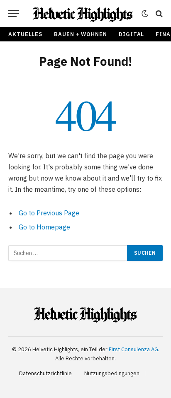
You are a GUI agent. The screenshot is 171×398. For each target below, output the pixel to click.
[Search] (158, 13)
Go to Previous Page (49, 213)
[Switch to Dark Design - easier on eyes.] (144, 13)
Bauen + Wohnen (80, 34)
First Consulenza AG (133, 349)
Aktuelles (25, 34)
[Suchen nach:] (68, 253)
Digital (131, 34)
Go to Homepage (44, 227)
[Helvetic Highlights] (82, 13)
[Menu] (13, 13)
